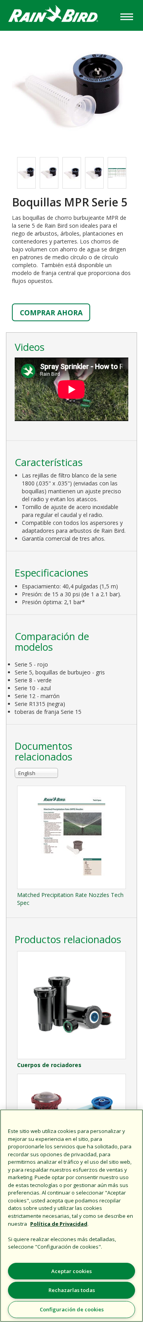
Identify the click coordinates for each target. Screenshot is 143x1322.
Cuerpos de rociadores (49, 1065)
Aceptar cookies (71, 1271)
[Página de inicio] (59, 15)
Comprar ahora (51, 312)
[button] (71, 90)
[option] (26, 173)
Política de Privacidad (58, 1223)
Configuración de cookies (72, 1309)
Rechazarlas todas (71, 1290)
